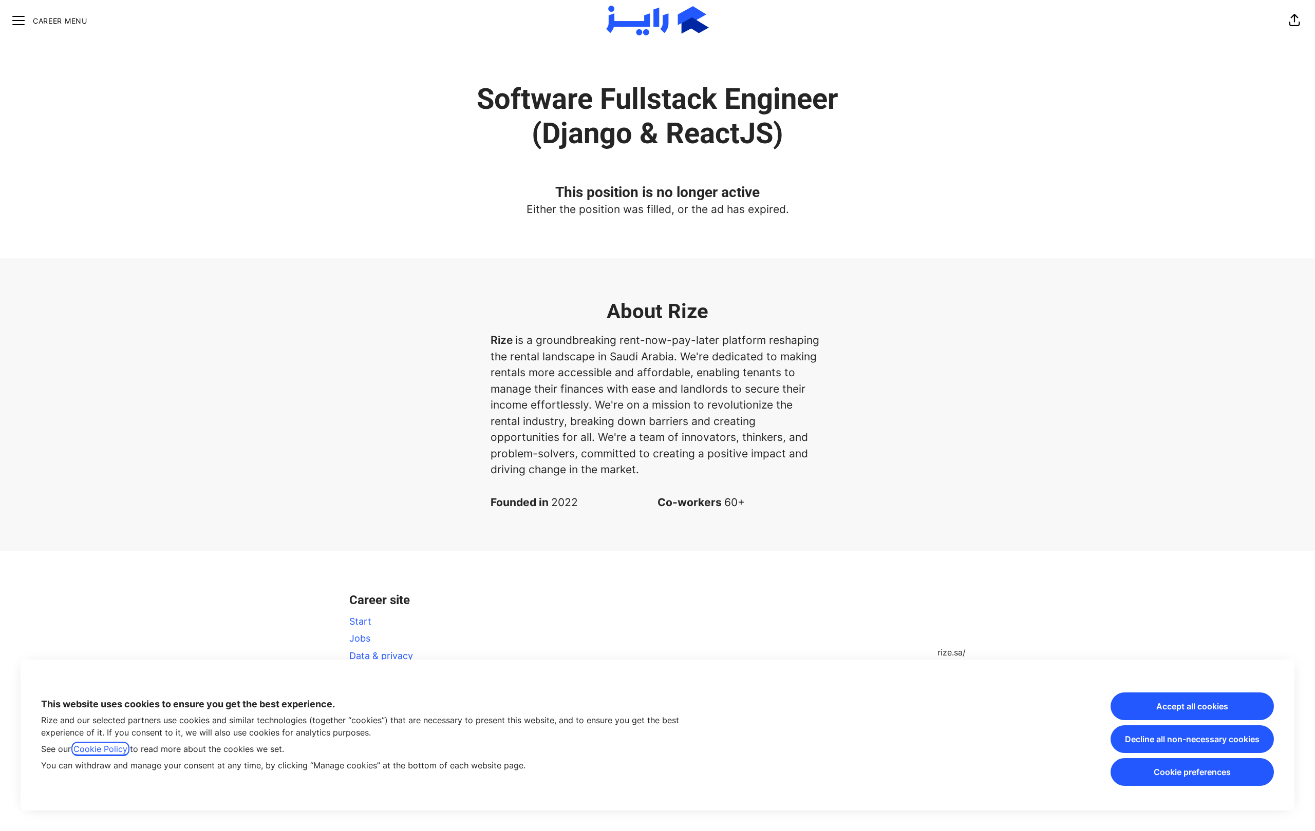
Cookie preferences (1192, 772)
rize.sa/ (951, 652)
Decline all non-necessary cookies (1192, 739)
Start (360, 621)
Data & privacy (381, 655)
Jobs (359, 638)
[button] (1294, 20)
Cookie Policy (100, 749)
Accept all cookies (1192, 706)
